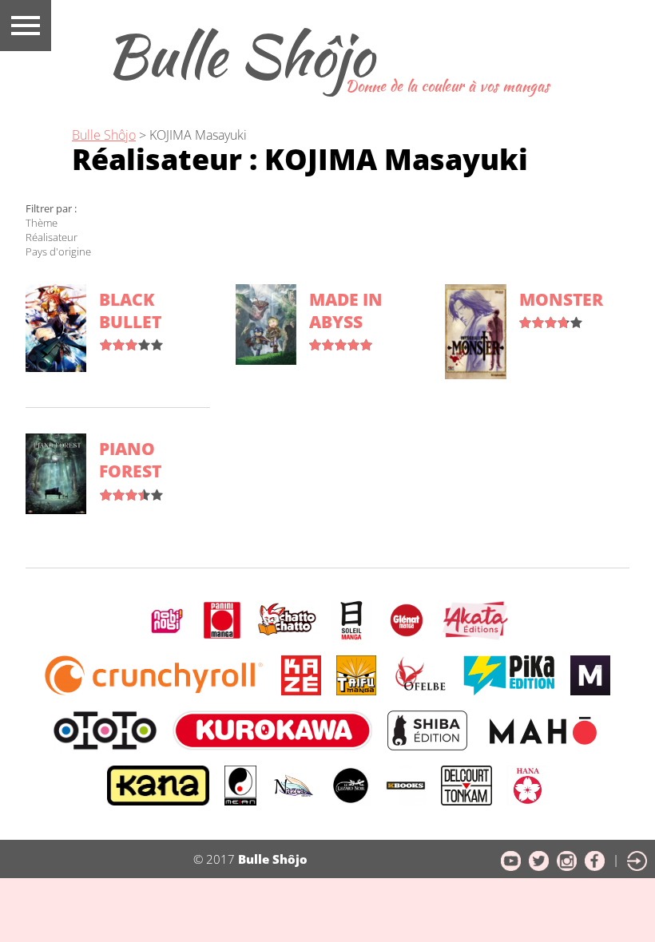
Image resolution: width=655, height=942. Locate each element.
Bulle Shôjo (239, 55)
